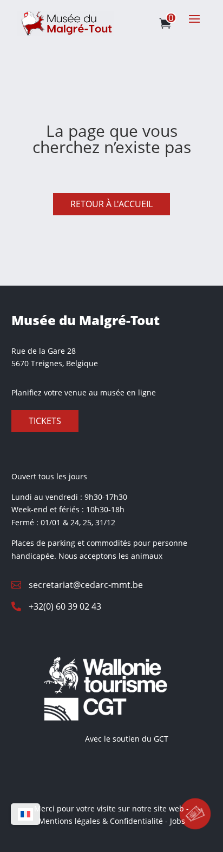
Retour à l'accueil (111, 204)
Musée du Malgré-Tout (85, 320)
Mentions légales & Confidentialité (100, 821)
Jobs (177, 821)
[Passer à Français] (25, 814)
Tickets (45, 421)
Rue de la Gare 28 (43, 351)
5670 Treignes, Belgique (54, 363)
